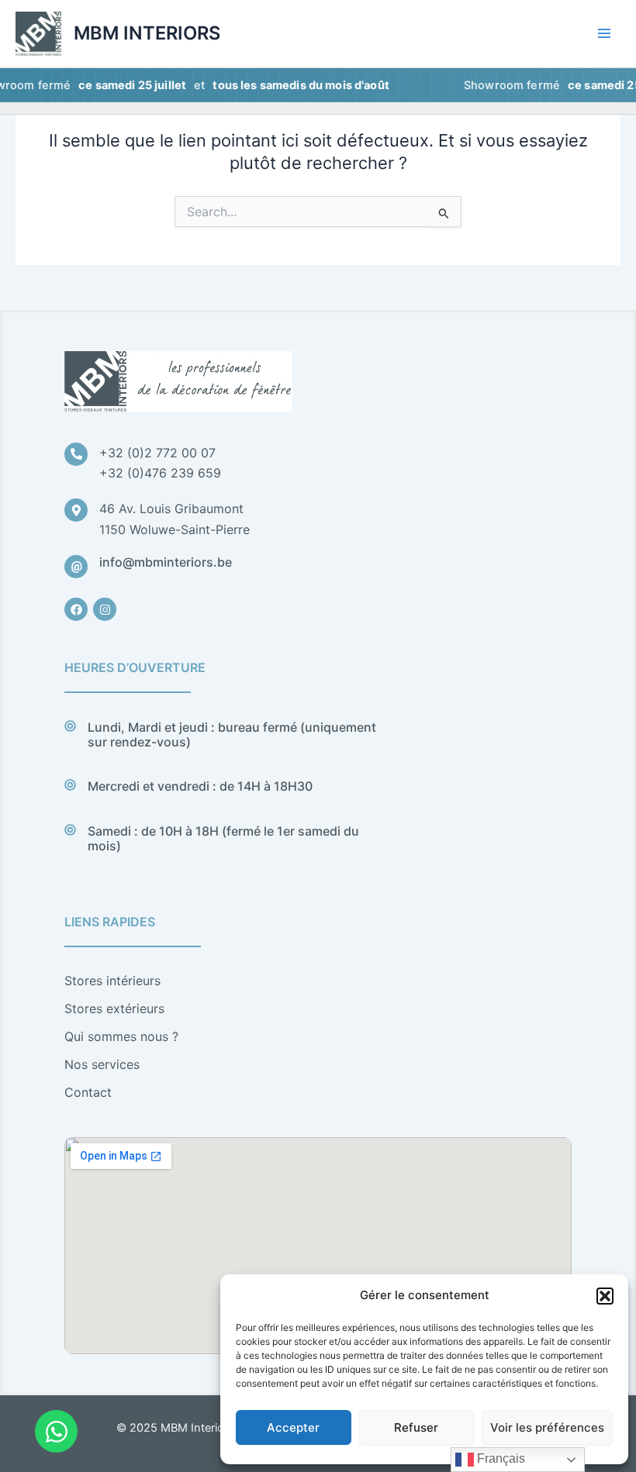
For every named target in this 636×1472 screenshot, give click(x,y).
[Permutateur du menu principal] (604, 33)
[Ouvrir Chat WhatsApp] (56, 1431)
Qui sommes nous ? (121, 1036)
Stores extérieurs (114, 1008)
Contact (88, 1092)
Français (499, 1458)
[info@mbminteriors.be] (76, 566)
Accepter (293, 1427)
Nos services (102, 1064)
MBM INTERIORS (147, 33)
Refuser (416, 1427)
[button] (605, 1296)
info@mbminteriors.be (165, 562)
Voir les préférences (547, 1427)
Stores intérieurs (112, 980)
